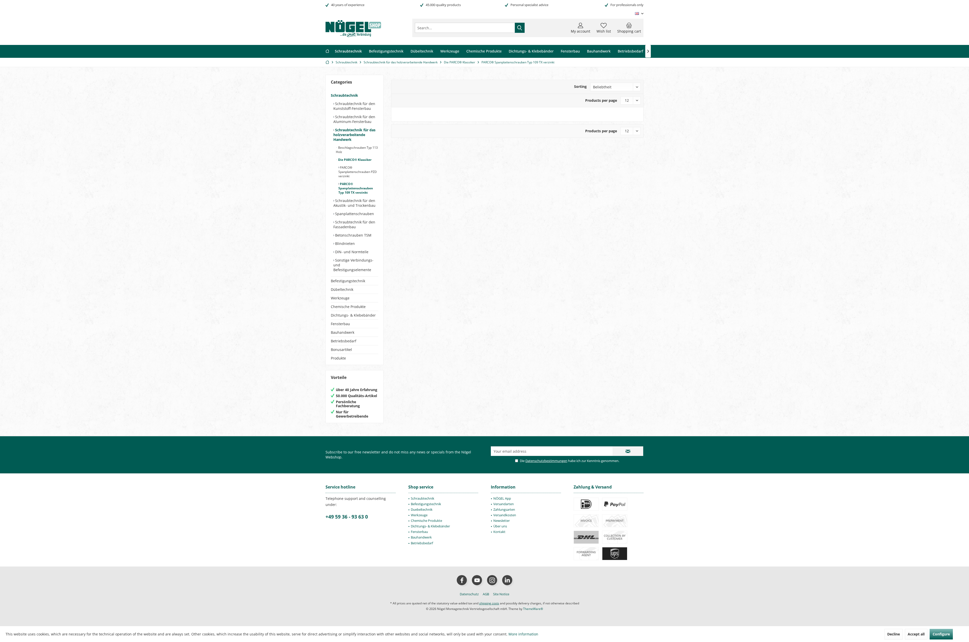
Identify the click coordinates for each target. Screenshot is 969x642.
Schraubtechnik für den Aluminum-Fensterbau (354, 119)
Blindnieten (344, 243)
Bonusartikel (341, 349)
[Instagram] (492, 580)
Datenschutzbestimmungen (546, 460)
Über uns (500, 526)
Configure (941, 634)
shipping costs (489, 603)
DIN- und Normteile (351, 251)
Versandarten (503, 504)
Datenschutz (469, 594)
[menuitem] (629, 27)
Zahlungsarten (504, 509)
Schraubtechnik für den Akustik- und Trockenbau (354, 203)
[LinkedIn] (507, 580)
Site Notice (501, 594)
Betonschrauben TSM (352, 235)
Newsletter (501, 520)
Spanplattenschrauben (354, 213)
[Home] (327, 51)
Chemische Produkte (348, 306)
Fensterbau (340, 323)
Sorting (580, 86)
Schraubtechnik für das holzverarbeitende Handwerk (354, 134)
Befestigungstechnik (348, 280)
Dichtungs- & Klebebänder (353, 315)
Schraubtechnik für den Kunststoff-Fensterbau (354, 106)
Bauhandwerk (342, 332)
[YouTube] (477, 580)
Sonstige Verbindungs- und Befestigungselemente (353, 265)
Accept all (916, 634)
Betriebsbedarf (343, 341)
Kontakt (499, 531)
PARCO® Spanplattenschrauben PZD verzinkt (357, 171)
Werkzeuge (340, 298)
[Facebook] (462, 580)
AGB (486, 594)
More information (523, 634)
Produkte (338, 358)
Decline (893, 634)
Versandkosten (504, 515)
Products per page (601, 100)
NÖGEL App (502, 498)
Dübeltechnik (342, 289)
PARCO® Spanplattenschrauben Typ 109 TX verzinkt (355, 188)
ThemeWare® (533, 609)
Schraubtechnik (344, 95)
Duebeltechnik (422, 509)
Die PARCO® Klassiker (354, 160)
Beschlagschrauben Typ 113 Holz (357, 149)
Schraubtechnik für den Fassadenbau (354, 224)
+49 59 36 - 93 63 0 (347, 516)
